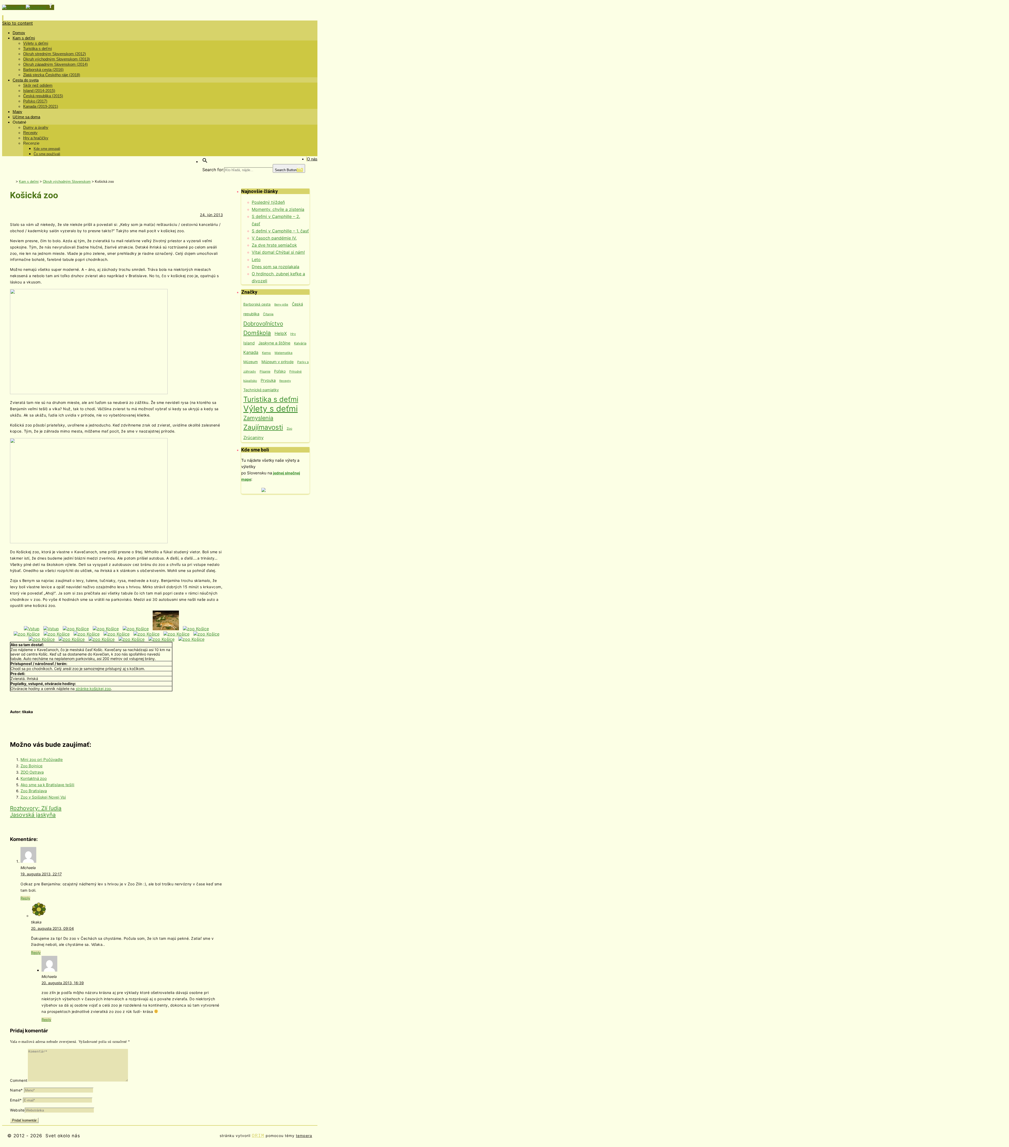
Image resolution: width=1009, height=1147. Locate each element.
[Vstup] (31, 628)
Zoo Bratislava (33, 790)
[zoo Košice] (76, 628)
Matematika (283, 353)
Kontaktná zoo (33, 778)
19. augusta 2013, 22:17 (41, 874)
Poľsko (280, 371)
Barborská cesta (257, 304)
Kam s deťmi (29, 182)
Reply (25, 898)
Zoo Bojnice (31, 765)
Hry (293, 334)
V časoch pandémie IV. (274, 238)
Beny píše (281, 304)
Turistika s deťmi (270, 399)
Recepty (285, 381)
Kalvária (300, 343)
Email (16, 1100)
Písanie (265, 371)
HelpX (281, 333)
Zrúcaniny (253, 437)
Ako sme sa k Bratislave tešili (47, 784)
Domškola (257, 332)
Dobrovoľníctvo (263, 323)
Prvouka (268, 380)
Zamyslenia (258, 417)
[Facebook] (50, 7)
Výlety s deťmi (270, 408)
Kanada (250, 352)
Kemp (266, 353)
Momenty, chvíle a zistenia (278, 209)
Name (16, 1090)
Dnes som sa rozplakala (275, 266)
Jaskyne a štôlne (274, 343)
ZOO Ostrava (32, 772)
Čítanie (268, 314)
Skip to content (17, 23)
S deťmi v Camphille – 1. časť (280, 231)
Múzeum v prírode (277, 361)
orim (258, 1135)
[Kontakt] (36, 7)
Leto (256, 259)
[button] (205, 161)
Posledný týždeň (268, 202)
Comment (19, 1080)
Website (17, 1110)
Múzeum (250, 362)
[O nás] (14, 7)
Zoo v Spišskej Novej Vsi (43, 797)
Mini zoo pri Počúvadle (41, 759)
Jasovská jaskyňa (33, 814)
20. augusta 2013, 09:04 (52, 928)
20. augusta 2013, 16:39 (63, 983)
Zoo (289, 428)
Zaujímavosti (263, 427)
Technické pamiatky (261, 390)
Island (249, 343)
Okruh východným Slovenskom (67, 182)
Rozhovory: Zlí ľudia (35, 808)
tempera (304, 1135)
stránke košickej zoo (93, 688)
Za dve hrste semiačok (274, 245)
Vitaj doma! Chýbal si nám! (278, 252)
